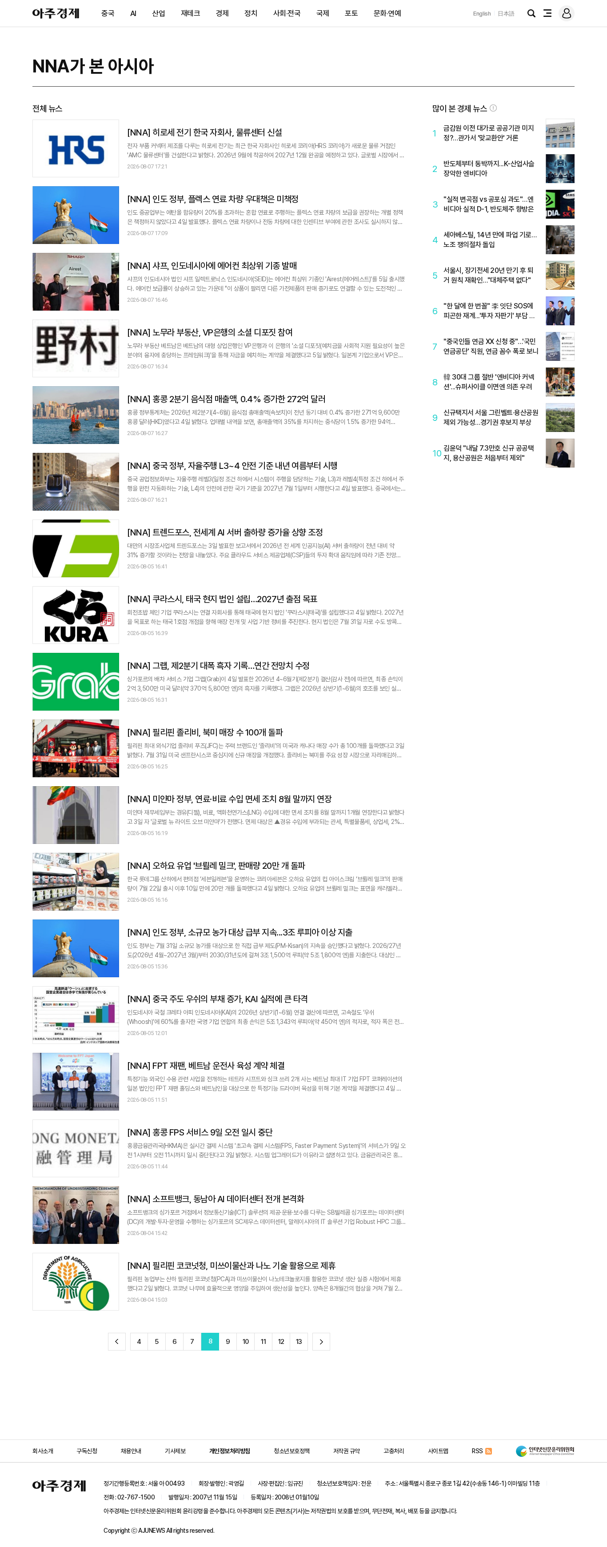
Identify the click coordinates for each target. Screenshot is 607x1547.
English (482, 13)
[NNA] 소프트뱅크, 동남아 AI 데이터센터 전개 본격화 (215, 1199)
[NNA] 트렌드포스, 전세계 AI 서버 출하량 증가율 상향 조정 (225, 532)
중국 (107, 13)
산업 (158, 13)
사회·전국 (287, 13)
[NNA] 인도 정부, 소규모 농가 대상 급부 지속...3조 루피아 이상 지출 (239, 932)
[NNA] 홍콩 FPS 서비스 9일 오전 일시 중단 (199, 1132)
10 (246, 1342)
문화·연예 (387, 13)
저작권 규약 (346, 1451)
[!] (493, 108)
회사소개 (42, 1451)
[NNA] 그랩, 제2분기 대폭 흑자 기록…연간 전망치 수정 (218, 665)
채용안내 (131, 1451)
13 (299, 1342)
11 (263, 1342)
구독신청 (86, 1451)
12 (281, 1342)
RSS (477, 1451)
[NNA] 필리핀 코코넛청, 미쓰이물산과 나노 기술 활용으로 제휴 (231, 1265)
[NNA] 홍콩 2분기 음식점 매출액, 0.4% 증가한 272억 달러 (226, 399)
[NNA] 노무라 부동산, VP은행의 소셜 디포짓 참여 (209, 332)
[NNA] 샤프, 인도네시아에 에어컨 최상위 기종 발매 (211, 265)
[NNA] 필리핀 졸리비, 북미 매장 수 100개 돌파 (205, 732)
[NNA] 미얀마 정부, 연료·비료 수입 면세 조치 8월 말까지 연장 (229, 799)
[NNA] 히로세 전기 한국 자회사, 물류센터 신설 (204, 132)
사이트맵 (438, 1451)
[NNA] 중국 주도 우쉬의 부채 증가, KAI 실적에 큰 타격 (217, 999)
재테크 (190, 13)
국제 (322, 13)
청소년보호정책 (292, 1451)
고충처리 (393, 1451)
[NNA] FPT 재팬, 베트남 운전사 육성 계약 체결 (205, 1065)
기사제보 (175, 1451)
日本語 (506, 13)
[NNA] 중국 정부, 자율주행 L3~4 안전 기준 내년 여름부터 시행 (232, 465)
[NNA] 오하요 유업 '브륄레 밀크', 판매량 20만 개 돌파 (216, 865)
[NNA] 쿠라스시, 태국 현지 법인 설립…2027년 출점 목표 (222, 599)
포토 (351, 13)
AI (133, 13)
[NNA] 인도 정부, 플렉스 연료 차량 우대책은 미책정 (213, 199)
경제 (222, 13)
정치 (250, 13)
